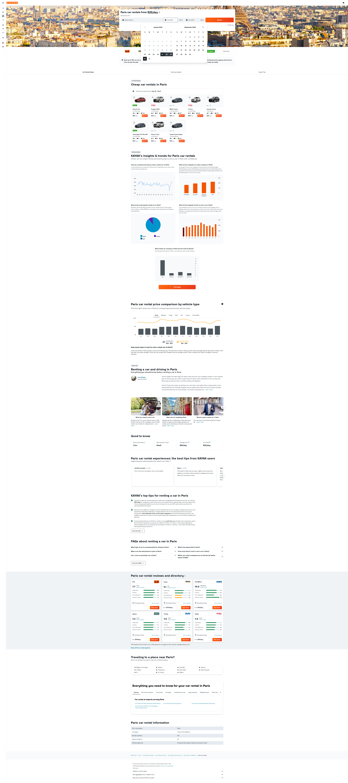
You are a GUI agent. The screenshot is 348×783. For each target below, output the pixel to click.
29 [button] (171, 54)
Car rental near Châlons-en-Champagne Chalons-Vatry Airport (146, 707)
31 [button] (149, 59)
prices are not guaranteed (167, 766)
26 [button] (158, 54)
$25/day (152, 12)
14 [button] (166, 46)
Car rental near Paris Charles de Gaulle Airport (148, 703)
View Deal (144, 115)
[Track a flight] (3, 32)
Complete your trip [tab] (179, 692)
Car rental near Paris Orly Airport (172, 703)
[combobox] (126, 16)
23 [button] (145, 54)
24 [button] (149, 54)
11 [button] (153, 46)
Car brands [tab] (159, 692)
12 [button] (158, 46)
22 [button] (171, 50)
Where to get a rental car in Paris (208, 417)
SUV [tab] (176, 315)
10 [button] (149, 46)
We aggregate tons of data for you (143, 774)
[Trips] (3, 38)
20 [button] (162, 50)
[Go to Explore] (3, 29)
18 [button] (153, 50)
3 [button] (149, 41)
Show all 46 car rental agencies (140, 648)
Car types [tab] (168, 692)
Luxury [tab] (188, 315)
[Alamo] (156, 614)
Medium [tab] (163, 315)
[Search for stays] (3, 12)
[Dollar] (219, 614)
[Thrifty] (188, 614)
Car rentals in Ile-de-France (174, 755)
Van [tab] (182, 315)
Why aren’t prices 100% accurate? (143, 778)
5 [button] (203, 37)
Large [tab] (170, 315)
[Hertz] (188, 581)
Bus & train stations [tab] (147, 692)
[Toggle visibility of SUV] (142, 239)
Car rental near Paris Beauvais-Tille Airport (203, 703)
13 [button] (162, 46)
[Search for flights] (3, 8)
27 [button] (162, 54)
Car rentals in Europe (148, 755)
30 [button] (145, 59)
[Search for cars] (3, 16)
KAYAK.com (133, 755)
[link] (177, 287)
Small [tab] (156, 315)
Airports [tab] (136, 692)
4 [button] (153, 41)
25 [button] (153, 54)
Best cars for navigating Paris (176, 417)
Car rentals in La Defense (190, 755)
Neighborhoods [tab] (204, 692)
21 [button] (166, 50)
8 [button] (185, 41)
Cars (140, 755)
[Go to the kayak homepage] (12, 3)
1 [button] (185, 37)
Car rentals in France (161, 755)
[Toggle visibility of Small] (143, 236)
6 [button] (162, 41)
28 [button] (166, 54)
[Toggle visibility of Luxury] (157, 236)
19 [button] (158, 50)
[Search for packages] (3, 20)
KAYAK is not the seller (140, 771)
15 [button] (171, 46)
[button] (3, 3)
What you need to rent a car (145, 417)
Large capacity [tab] (192, 692)
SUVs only (231, 25)
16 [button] (145, 50)
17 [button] (149, 50)
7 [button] (166, 41)
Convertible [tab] (195, 315)
